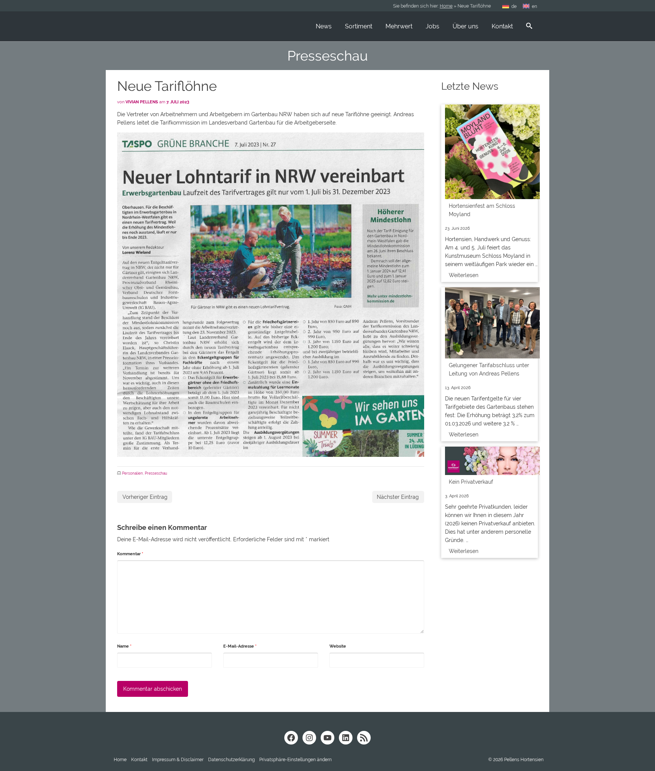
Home (446, 6)
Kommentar (130, 553)
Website (337, 646)
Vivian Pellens (141, 102)
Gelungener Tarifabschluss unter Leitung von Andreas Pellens (489, 369)
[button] (295, 759)
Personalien (132, 473)
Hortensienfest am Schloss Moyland (482, 210)
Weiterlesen (463, 275)
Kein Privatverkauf (471, 482)
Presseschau (156, 473)
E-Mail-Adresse (240, 646)
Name (124, 646)
